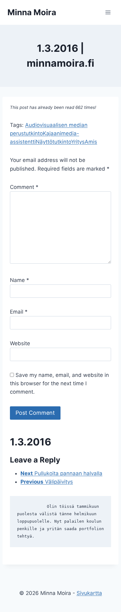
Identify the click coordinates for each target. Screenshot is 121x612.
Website (20, 343)
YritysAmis (84, 142)
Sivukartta (89, 593)
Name (19, 280)
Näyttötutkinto (53, 142)
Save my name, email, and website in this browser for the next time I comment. (59, 383)
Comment (24, 187)
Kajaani (52, 133)
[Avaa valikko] (108, 12)
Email (19, 312)
